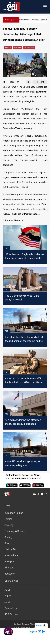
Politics (8, 48)
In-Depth (9, 561)
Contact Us (10, 608)
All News (9, 567)
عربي (7, 590)
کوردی (7, 602)
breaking (17, 48)
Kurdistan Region (13, 512)
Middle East (10, 549)
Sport (7, 543)
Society (8, 537)
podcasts (9, 573)
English (8, 596)
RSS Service (11, 614)
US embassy (29, 48)
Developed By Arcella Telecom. (25, 624)
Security (8, 525)
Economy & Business (15, 531)
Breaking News (11, 20)
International (11, 555)
